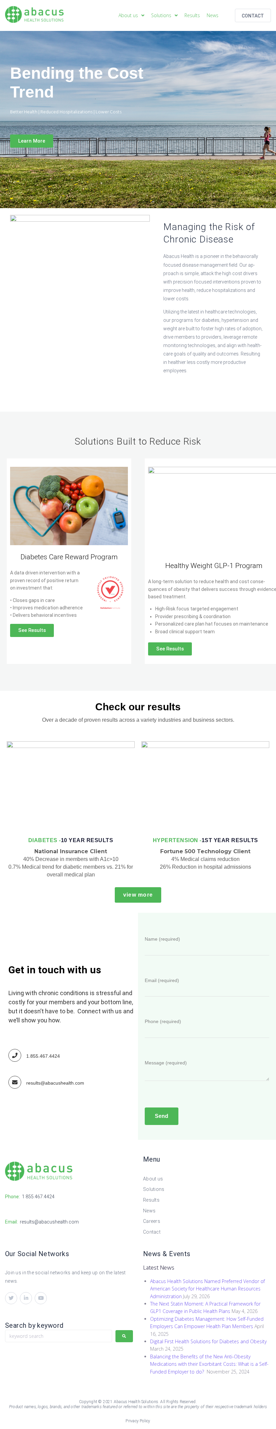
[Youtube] (41, 1298)
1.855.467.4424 (43, 1056)
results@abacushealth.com (55, 1083)
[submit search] (124, 1336)
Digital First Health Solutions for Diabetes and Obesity (208, 1341)
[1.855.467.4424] (14, 1055)
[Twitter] (11, 1298)
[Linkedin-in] (26, 1298)
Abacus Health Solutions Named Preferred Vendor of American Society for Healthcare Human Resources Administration (207, 1289)
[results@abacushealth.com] (14, 1082)
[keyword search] (58, 1336)
